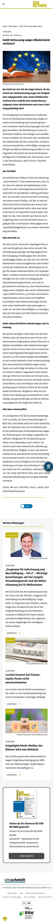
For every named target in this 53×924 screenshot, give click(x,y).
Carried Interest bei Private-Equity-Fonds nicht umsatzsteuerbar (26, 672)
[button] (5, 919)
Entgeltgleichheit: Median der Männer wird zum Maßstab (26, 743)
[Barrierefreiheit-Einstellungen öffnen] (48, 466)
